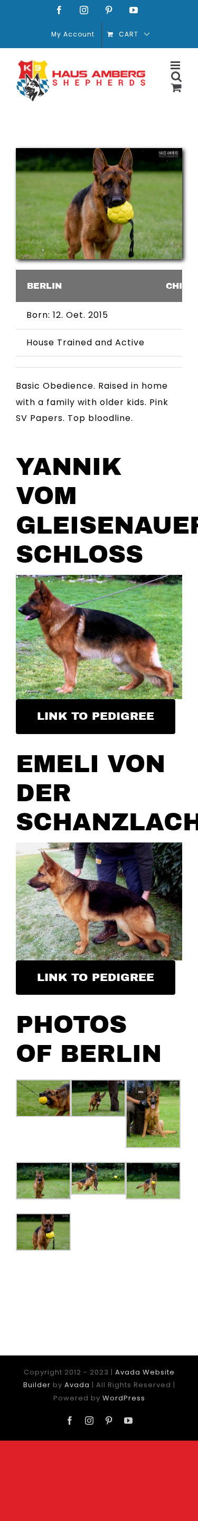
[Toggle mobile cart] (176, 87)
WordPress (123, 1398)
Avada (77, 1385)
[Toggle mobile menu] (176, 65)
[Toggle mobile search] (176, 76)
